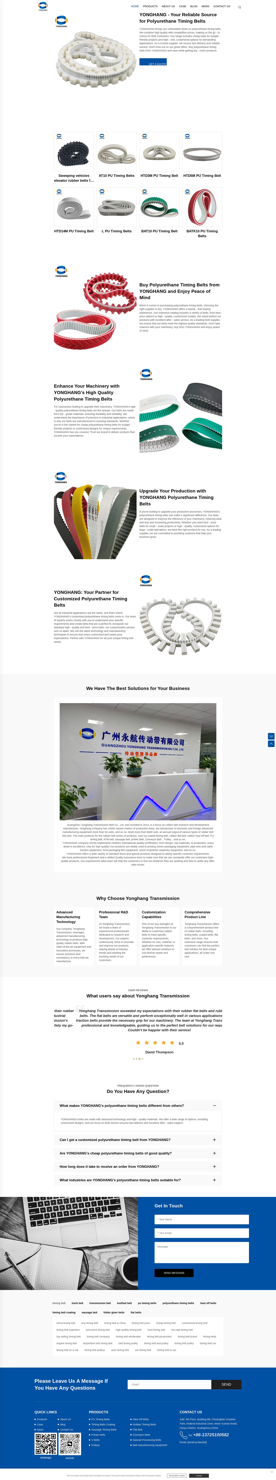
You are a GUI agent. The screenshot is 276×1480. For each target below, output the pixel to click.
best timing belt (156, 1329)
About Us (168, 6)
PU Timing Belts (100, 1419)
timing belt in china (115, 1323)
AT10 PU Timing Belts (116, 176)
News (205, 6)
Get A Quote (157, 64)
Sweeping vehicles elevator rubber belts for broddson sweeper (74, 178)
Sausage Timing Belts (103, 1429)
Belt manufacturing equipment (150, 1445)
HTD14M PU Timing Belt (74, 231)
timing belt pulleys (95, 1350)
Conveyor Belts (141, 1434)
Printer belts (98, 1434)
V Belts (95, 1440)
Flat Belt (137, 1429)
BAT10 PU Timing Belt (159, 231)
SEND (226, 1384)
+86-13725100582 (211, 1434)
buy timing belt (89, 1323)
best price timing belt (98, 1329)
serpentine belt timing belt (97, 1343)
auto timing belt (120, 1350)
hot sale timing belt (182, 1329)
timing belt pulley (184, 1343)
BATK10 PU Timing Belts (202, 233)
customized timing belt (194, 1323)
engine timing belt (66, 1343)
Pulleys (95, 1445)
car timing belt (143, 1350)
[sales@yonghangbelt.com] (271, 736)
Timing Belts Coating (103, 1424)
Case (182, 6)
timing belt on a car (67, 1350)
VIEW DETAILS (74, 152)
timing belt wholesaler (128, 1336)
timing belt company (98, 1336)
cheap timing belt (166, 1323)
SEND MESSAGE (174, 1272)
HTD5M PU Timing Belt (202, 176)
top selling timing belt (68, 1336)
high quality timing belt (128, 1329)
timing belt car (208, 1343)
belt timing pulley (128, 1343)
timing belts (209, 1336)
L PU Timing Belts (117, 231)
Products (150, 6)
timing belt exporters (68, 1329)
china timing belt (65, 1323)
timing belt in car (166, 1350)
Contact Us (221, 6)
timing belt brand (187, 1336)
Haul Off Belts (141, 1419)
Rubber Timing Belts (144, 1424)
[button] (134, 1059)
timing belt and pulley (156, 1343)
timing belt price (141, 1323)
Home (135, 6)
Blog (194, 6)
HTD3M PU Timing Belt (159, 176)
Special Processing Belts (147, 1440)
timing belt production (159, 1336)
